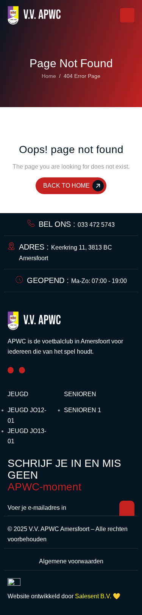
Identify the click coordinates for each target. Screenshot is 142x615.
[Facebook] (11, 370)
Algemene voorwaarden (71, 561)
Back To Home (66, 185)
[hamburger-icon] (127, 15)
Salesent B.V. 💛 (97, 596)
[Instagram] (22, 370)
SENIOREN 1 (82, 410)
